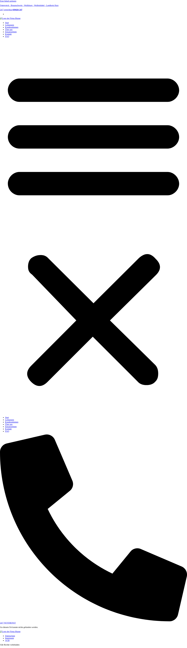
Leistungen (9, 25)
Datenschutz (10, 636)
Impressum (9, 638)
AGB (7, 640)
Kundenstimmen (11, 27)
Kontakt (8, 34)
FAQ (7, 36)
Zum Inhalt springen (8, 1)
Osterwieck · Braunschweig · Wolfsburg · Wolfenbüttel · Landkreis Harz (29, 5)
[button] (93, 227)
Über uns (8, 29)
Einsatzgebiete (11, 32)
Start (7, 23)
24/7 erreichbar (11, 10)
